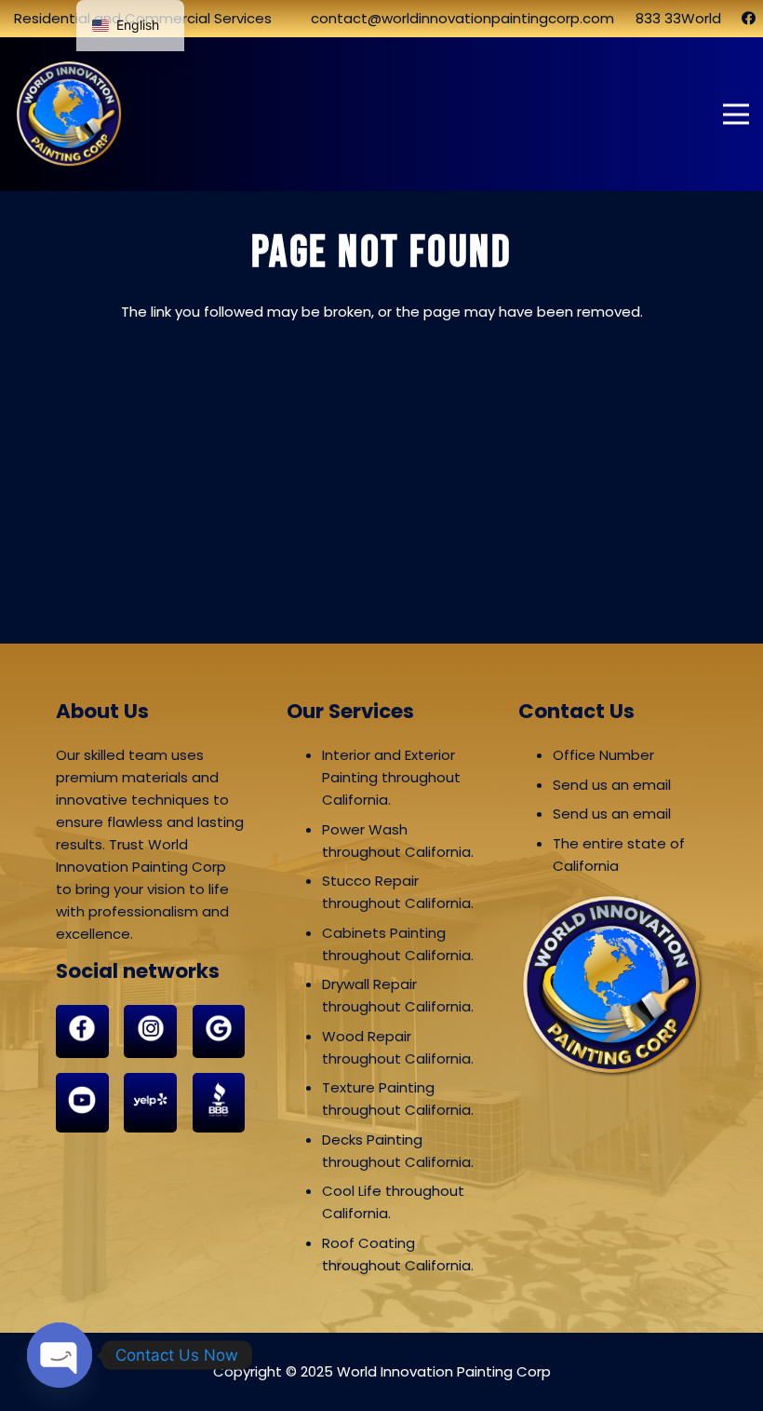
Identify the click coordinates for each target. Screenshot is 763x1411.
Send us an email (612, 784)
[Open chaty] (59, 1355)
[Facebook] (749, 18)
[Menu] (736, 114)
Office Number (603, 755)
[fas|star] (82, 1031)
